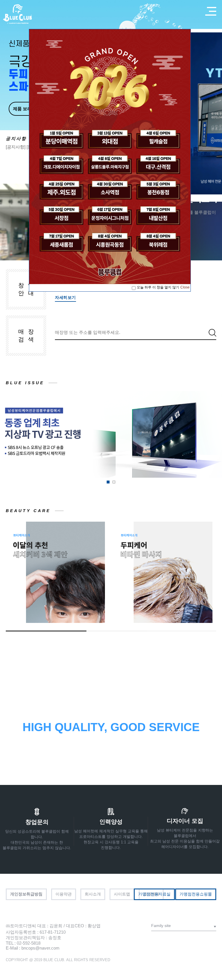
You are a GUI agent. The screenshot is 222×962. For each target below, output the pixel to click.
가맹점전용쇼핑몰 (196, 894)
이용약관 (64, 894)
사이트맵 (122, 894)
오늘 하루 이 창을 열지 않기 (158, 287)
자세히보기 (65, 297)
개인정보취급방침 (26, 894)
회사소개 (93, 894)
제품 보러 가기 (27, 108)
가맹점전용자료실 (154, 894)
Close (185, 287)
